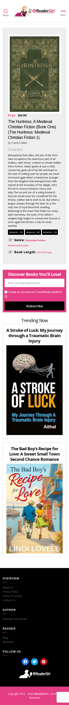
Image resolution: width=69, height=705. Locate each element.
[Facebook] (25, 661)
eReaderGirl (41, 693)
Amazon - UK (33, 232)
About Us (8, 587)
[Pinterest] (43, 661)
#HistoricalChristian (18, 245)
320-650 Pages (44, 252)
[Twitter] (34, 661)
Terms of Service (12, 596)
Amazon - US (16, 232)
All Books (8, 642)
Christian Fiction (35, 240)
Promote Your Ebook (15, 619)
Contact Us (9, 600)
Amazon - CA (50, 232)
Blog (5, 637)
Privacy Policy (10, 592)
